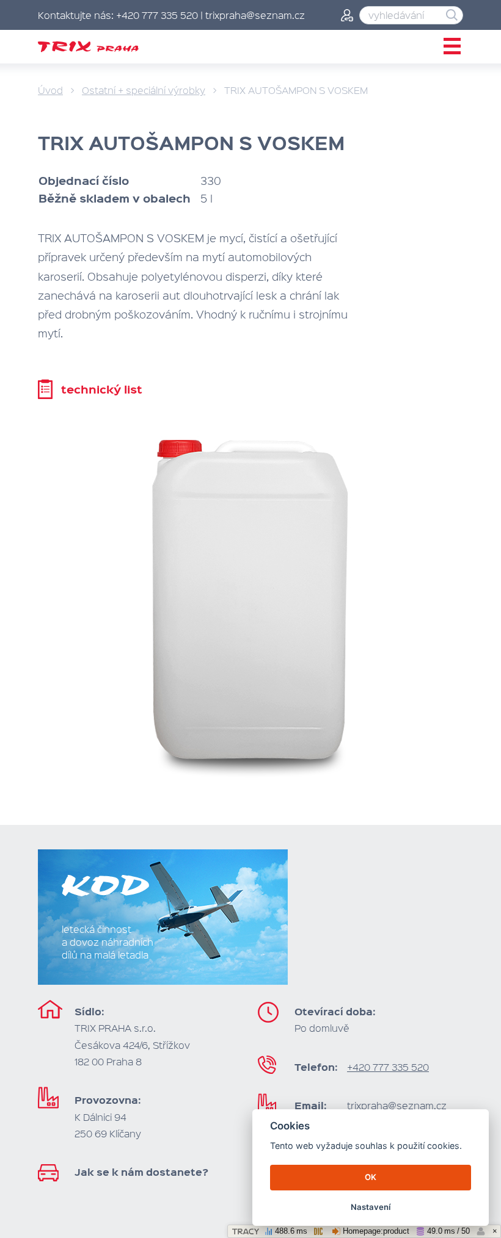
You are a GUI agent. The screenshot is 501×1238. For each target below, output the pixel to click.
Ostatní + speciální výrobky (143, 90)
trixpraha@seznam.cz (397, 1105)
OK (370, 1177)
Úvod (50, 90)
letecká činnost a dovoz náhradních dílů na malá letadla (107, 942)
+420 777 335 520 (388, 1066)
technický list (101, 389)
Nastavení (370, 1207)
